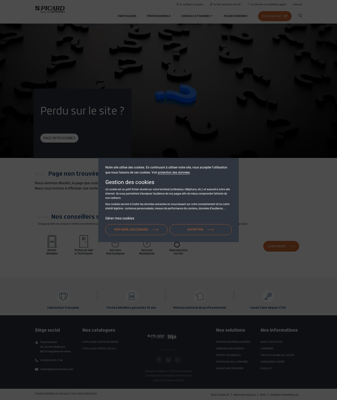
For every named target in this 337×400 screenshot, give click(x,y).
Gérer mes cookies (119, 218)
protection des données (174, 172)
